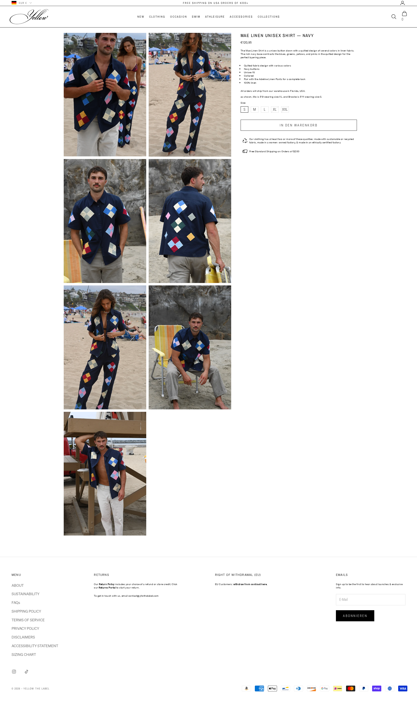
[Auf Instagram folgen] (14, 671)
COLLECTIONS (269, 17)
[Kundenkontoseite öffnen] (402, 3)
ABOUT (18, 585)
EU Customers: (241, 584)
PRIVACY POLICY (25, 628)
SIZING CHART (24, 654)
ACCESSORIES (241, 17)
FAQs (16, 602)
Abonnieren (355, 616)
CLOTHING (157, 17)
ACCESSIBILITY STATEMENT (35, 646)
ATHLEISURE (215, 17)
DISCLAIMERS (23, 637)
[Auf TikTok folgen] (26, 671)
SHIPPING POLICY (26, 611)
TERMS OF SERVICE (28, 620)
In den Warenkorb (299, 125)
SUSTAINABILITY (25, 594)
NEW (140, 17)
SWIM (196, 17)
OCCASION (178, 17)
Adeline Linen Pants (270, 79)
